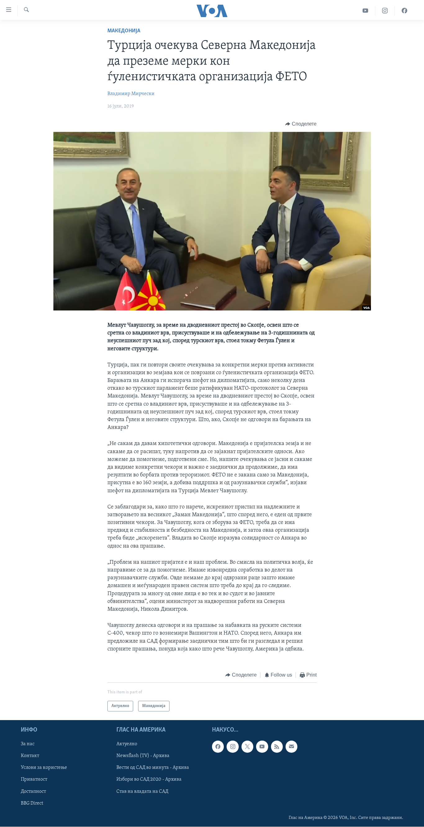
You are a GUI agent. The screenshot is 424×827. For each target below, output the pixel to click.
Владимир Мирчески (131, 93)
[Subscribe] (291, 747)
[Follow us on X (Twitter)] (247, 747)
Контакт (30, 756)
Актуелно (126, 744)
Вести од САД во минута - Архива (152, 767)
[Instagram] (385, 11)
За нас (27, 744)
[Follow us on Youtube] (262, 747)
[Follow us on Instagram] (232, 747)
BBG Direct (32, 803)
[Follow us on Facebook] (218, 747)
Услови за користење (44, 767)
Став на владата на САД (142, 791)
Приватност (34, 779)
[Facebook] (404, 11)
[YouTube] (365, 11)
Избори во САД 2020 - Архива (149, 779)
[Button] (301, 124)
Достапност (33, 791)
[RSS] (277, 747)
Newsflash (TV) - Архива (142, 756)
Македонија (123, 31)
